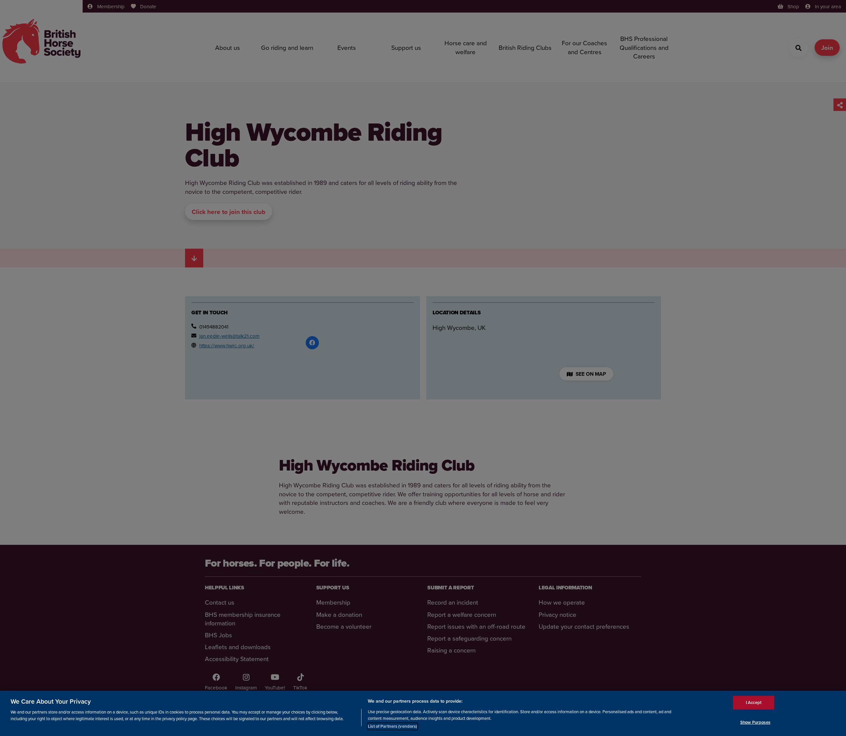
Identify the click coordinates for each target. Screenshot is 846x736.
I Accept (753, 702)
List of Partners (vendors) (392, 726)
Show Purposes (755, 722)
